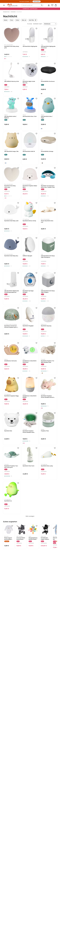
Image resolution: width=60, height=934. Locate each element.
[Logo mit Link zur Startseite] (12, 5)
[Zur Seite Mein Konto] (49, 5)
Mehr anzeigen (30, 516)
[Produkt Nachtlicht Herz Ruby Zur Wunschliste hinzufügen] (18, 28)
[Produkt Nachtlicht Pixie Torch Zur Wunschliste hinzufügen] (36, 448)
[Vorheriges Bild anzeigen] (4, 35)
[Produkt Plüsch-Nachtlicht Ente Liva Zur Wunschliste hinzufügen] (54, 203)
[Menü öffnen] (4, 5)
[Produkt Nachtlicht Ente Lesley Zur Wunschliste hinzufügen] (54, 448)
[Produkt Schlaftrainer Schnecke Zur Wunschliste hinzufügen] (18, 343)
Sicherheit (13, 11)
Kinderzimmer (6, 11)
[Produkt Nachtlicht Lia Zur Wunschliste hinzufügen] (18, 483)
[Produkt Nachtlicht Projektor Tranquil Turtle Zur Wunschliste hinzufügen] (18, 448)
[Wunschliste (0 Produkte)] (52, 5)
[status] (31, 5)
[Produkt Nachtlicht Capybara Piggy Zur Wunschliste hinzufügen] (18, 378)
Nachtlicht (19, 11)
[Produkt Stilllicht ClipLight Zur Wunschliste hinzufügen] (36, 238)
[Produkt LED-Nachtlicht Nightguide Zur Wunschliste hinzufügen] (36, 28)
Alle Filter (31, 20)
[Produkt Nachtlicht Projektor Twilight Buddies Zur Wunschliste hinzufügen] (54, 343)
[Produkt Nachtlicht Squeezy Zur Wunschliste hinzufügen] (54, 308)
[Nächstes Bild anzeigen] (19, 35)
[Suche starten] (41, 5)
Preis (11, 20)
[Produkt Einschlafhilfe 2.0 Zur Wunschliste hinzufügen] (54, 63)
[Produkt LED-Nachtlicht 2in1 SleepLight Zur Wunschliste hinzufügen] (54, 238)
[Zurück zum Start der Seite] (56, 923)
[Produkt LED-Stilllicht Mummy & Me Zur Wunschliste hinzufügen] (18, 63)
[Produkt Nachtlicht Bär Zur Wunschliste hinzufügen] (18, 413)
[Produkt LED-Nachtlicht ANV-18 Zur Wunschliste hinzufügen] (36, 133)
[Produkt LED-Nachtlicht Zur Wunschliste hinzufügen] (18, 98)
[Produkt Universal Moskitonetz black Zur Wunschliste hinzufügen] (24, 525)
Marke (5, 20)
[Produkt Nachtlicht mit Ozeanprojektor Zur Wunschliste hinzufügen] (54, 168)
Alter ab (24, 20)
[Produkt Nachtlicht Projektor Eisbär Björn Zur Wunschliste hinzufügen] (36, 168)
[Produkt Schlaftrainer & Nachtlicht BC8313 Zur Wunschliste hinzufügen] (36, 378)
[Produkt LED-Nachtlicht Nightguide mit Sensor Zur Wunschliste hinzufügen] (54, 28)
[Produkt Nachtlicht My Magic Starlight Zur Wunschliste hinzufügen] (36, 273)
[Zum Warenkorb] (56, 5)
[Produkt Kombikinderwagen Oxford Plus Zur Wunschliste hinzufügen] (48, 525)
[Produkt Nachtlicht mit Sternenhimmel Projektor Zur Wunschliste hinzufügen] (18, 308)
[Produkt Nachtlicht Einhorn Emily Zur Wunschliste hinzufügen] (36, 203)
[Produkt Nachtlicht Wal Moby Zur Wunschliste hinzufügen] (18, 203)
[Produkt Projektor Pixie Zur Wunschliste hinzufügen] (54, 413)
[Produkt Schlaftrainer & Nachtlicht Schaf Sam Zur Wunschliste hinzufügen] (36, 343)
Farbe (17, 20)
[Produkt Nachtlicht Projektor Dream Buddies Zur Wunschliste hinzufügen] (54, 378)
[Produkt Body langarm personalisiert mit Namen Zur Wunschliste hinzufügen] (12, 525)
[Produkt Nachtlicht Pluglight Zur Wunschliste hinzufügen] (36, 308)
